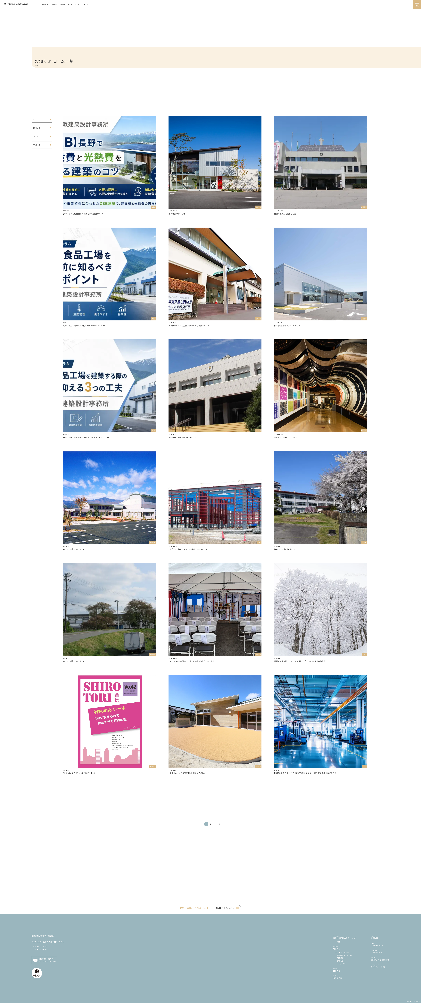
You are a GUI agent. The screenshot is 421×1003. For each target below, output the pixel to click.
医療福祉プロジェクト (344, 955)
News (77, 4)
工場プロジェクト (343, 952)
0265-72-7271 (39, 946)
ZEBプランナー (342, 964)
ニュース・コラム (377, 944)
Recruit (85, 4)
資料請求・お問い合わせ (225, 908)
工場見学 (36, 145)
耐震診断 (340, 958)
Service (54, 4)
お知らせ (36, 127)
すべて (35, 119)
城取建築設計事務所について (344, 937)
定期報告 (340, 961)
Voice (70, 4)
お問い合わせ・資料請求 (380, 959)
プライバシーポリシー (379, 966)
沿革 (338, 942)
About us (45, 4)
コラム (35, 136)
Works (62, 4)
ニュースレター (376, 951)
